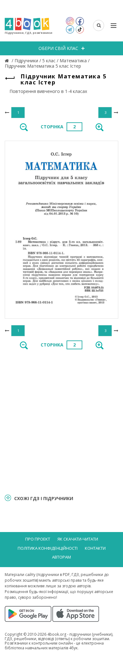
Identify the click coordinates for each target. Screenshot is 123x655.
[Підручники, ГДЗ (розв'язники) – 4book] (7, 61)
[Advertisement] (61, 421)
